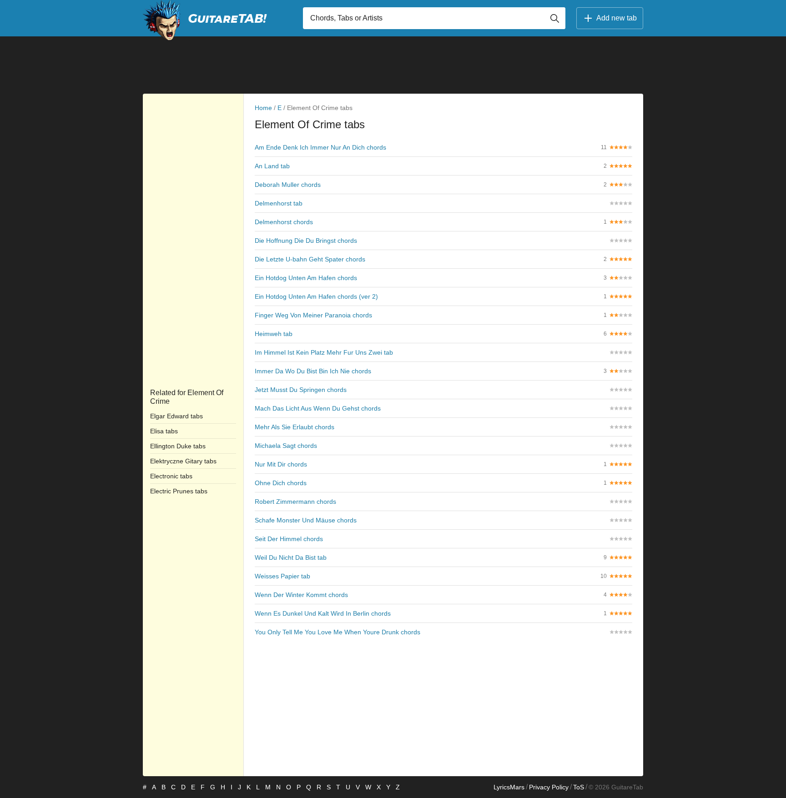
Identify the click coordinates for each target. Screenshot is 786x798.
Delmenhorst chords (284, 222)
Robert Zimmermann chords (295, 501)
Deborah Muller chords (288, 184)
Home (263, 107)
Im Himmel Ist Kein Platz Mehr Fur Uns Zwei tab (324, 352)
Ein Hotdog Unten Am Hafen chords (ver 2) (316, 296)
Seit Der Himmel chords (289, 538)
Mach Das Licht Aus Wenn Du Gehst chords (318, 408)
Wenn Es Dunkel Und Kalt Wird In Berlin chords (323, 613)
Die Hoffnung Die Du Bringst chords (306, 240)
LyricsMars (509, 787)
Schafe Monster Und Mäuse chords (306, 520)
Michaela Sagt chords (286, 445)
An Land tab (272, 166)
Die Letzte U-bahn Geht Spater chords (310, 259)
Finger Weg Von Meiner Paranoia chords (313, 315)
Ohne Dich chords (281, 483)
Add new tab (616, 18)
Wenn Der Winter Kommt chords (301, 594)
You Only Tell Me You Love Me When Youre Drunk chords (337, 632)
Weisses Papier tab (282, 576)
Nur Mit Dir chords (281, 464)
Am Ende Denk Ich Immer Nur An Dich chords (320, 147)
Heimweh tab (273, 333)
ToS (578, 787)
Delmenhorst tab (278, 203)
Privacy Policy (549, 787)
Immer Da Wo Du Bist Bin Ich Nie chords (313, 371)
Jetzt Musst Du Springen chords (301, 389)
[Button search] (554, 18)
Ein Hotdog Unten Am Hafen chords (306, 277)
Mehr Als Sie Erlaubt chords (294, 427)
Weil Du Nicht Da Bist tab (291, 557)
